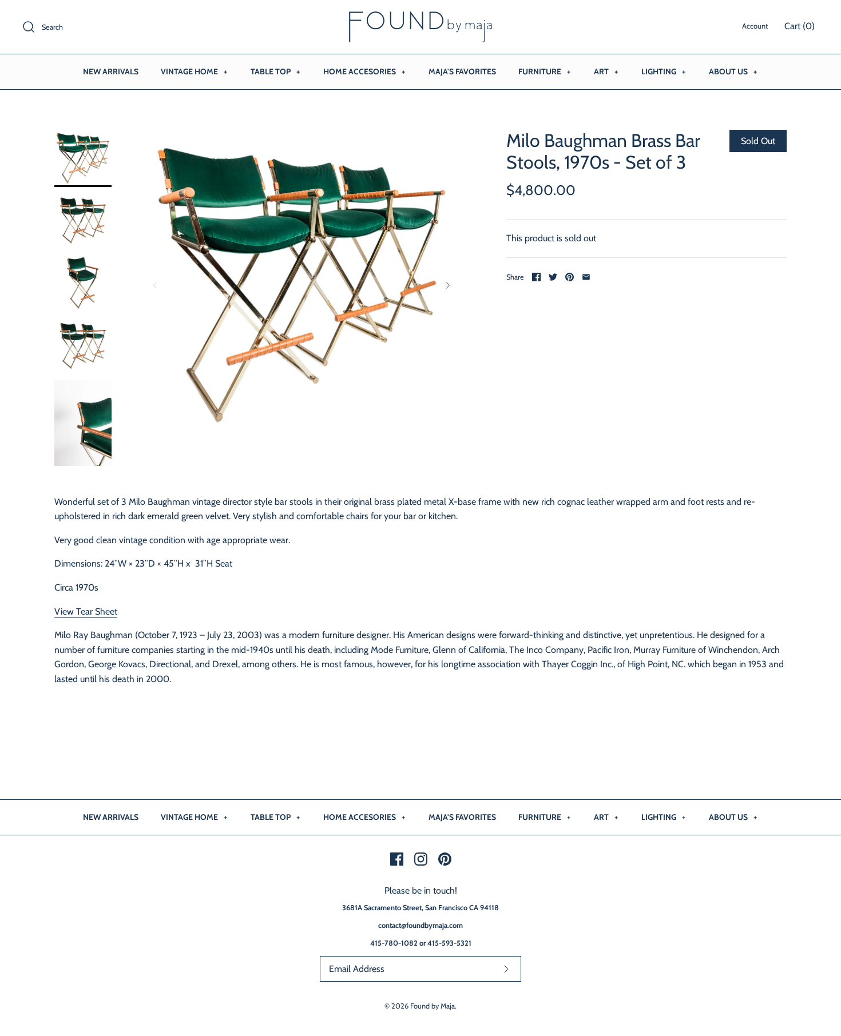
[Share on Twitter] (553, 277)
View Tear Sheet (85, 611)
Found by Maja (432, 1006)
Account (755, 26)
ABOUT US (733, 71)
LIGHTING (663, 71)
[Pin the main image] (569, 277)
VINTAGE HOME (194, 71)
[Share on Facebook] (536, 277)
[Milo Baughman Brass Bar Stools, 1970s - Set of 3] (83, 158)
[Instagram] (420, 859)
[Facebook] (396, 859)
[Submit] (506, 969)
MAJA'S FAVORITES (462, 71)
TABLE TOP (275, 71)
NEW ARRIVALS (110, 71)
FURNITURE (544, 71)
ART (606, 71)
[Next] (448, 285)
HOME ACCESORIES (364, 71)
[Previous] (155, 285)
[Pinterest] (444, 859)
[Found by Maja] (420, 18)
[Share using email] (586, 277)
